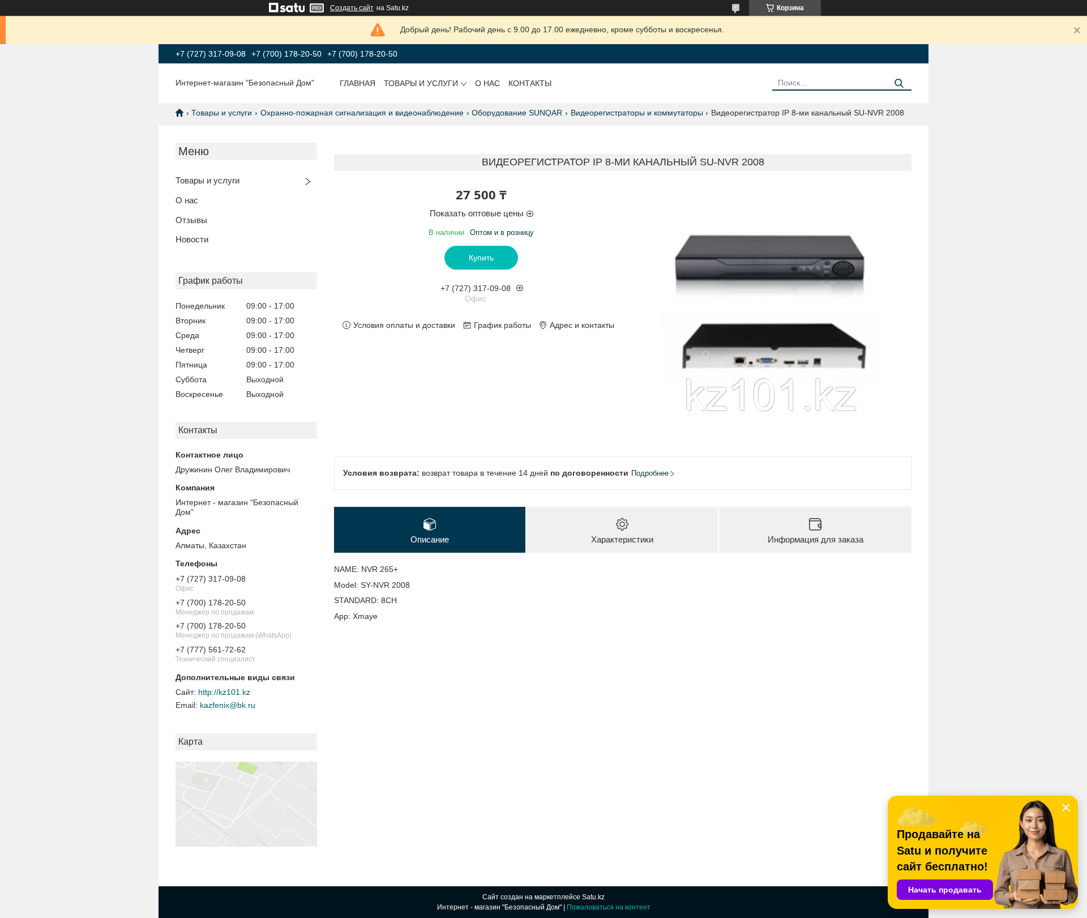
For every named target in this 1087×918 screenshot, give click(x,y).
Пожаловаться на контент (609, 907)
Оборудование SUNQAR (517, 113)
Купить (481, 257)
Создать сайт (352, 8)
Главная (357, 83)
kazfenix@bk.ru (227, 705)
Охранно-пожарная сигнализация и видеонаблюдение (362, 113)
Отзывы (191, 220)
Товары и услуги (421, 83)
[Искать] (898, 83)
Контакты (529, 83)
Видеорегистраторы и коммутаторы (637, 113)
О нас (487, 83)
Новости (192, 239)
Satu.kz (593, 897)
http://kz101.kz (224, 692)
